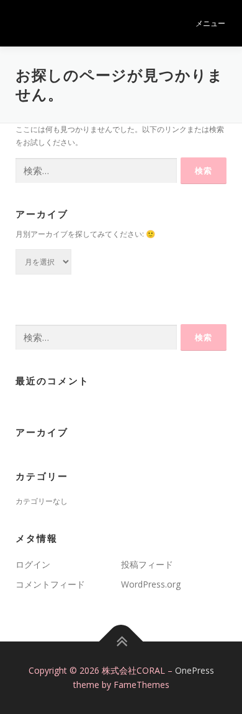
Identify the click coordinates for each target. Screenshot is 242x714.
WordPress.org (151, 584)
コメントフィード (50, 584)
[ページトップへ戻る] (121, 641)
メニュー (210, 23)
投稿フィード (147, 564)
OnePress (194, 670)
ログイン (33, 564)
